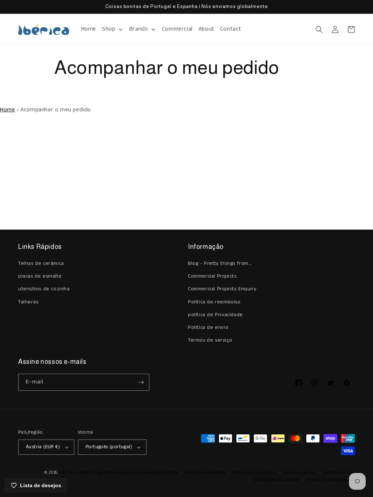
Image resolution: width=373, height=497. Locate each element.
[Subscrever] (141, 382)
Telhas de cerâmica (41, 263)
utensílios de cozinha (44, 289)
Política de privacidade (254, 473)
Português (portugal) (109, 447)
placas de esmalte (40, 276)
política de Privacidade (215, 314)
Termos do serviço (299, 473)
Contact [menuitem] (231, 29)
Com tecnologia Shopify (155, 473)
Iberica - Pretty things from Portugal (95, 473)
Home (7, 110)
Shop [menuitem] (108, 29)
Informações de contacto (276, 480)
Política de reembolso (205, 473)
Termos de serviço (210, 340)
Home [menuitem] (88, 29)
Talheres (28, 302)
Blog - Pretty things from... (220, 263)
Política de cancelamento (330, 480)
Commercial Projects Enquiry (222, 289)
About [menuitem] (207, 29)
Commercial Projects (212, 276)
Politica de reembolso (214, 302)
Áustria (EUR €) (43, 447)
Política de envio (208, 327)
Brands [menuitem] (138, 29)
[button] (319, 29)
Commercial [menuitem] (177, 29)
